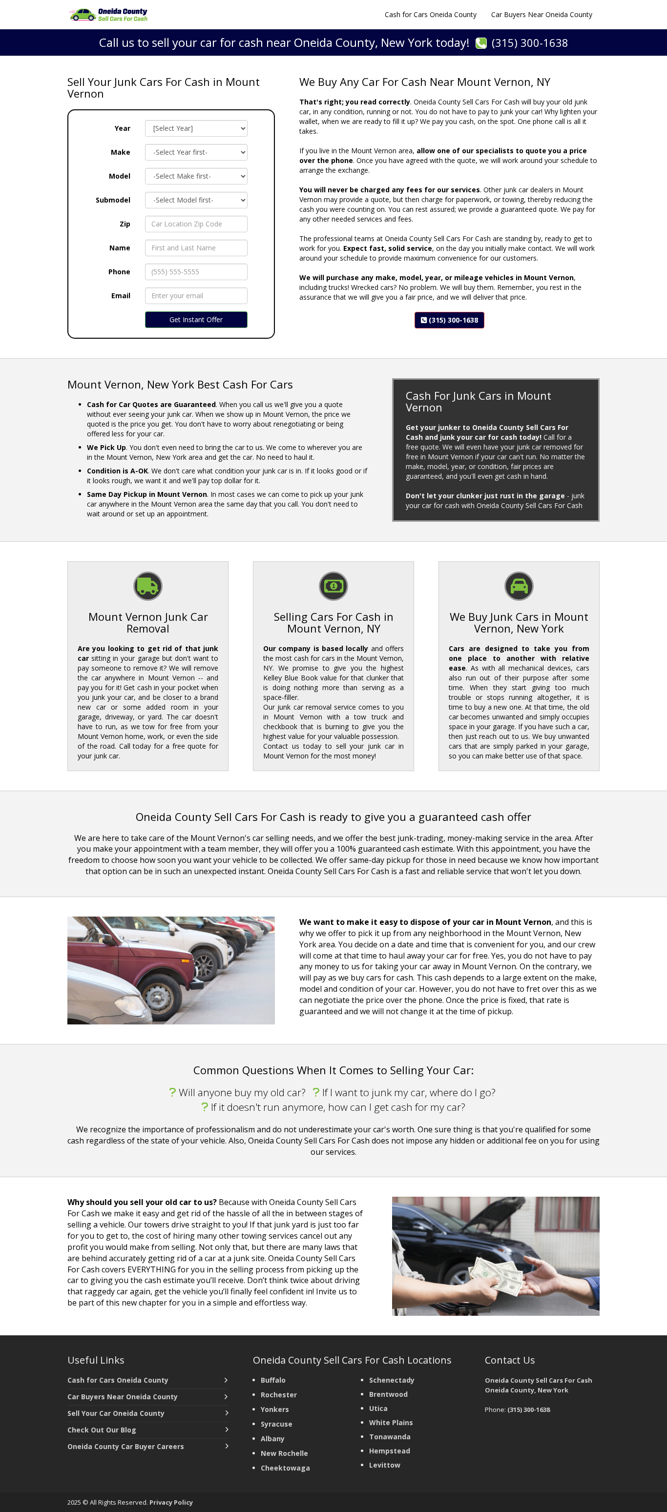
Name (119, 247)
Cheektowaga (285, 1467)
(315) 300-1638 (530, 42)
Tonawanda (390, 1436)
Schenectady (392, 1380)
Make (120, 152)
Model (119, 176)
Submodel (113, 199)
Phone (119, 271)
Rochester (279, 1394)
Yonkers (275, 1409)
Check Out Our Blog (101, 1429)
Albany (273, 1438)
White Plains (391, 1422)
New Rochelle (284, 1453)
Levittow (384, 1465)
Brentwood (388, 1394)
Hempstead (389, 1450)
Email (120, 295)
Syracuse (276, 1424)
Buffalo (273, 1380)
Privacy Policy (171, 1502)
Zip (125, 223)
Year (122, 128)
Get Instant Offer (196, 319)
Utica (378, 1408)
